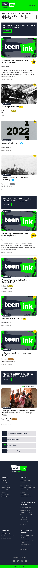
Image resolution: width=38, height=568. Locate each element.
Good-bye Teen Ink (10, 107)
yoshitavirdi (7, 419)
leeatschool (7, 111)
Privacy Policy (5, 494)
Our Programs (5, 485)
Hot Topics (12, 13)
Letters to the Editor (26, 13)
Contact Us (4, 482)
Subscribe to (17, 433)
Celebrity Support (5, 487)
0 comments (7, 424)
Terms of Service (5, 496)
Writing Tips (23, 517)
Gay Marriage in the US (11, 318)
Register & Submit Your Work (27, 508)
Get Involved (23, 519)
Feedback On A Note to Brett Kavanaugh (14, 179)
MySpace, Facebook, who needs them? (16, 354)
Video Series (23, 547)
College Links (23, 537)
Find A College (12, 445)
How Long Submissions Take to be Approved (14, 61)
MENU (31, 5)
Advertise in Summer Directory (26, 491)
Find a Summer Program (15, 451)
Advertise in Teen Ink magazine (25, 481)
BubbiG (5, 286)
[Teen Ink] (9, 5)
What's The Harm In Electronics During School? (15, 281)
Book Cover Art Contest (7, 535)
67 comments (7, 364)
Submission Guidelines (26, 512)
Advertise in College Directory (28, 487)
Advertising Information (26, 485)
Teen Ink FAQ (4, 492)
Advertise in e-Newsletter (27, 496)
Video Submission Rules (26, 515)
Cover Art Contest (6, 533)
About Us (3, 480)
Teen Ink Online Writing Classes (26, 541)
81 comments (7, 325)
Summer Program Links (26, 535)
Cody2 (5, 359)
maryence (6, 184)
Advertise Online (24, 494)
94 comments (7, 291)
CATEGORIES (18, 566)
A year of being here (10, 143)
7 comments (7, 116)
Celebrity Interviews (6, 489)
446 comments (7, 79)
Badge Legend (24, 549)
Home (3, 13)
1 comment (6, 189)
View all (7, 31)
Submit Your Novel (25, 510)
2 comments (7, 150)
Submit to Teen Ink (13, 439)
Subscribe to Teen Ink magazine (25, 523)
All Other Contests (6, 538)
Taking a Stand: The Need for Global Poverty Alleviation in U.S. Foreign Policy (18, 413)
